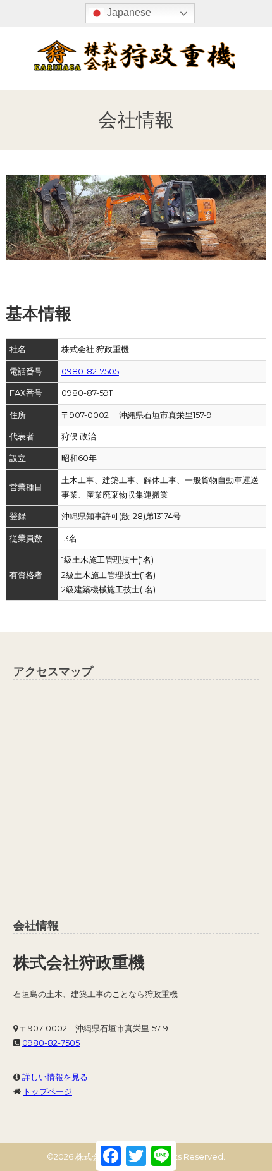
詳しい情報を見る (55, 1077)
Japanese (127, 12)
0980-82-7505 (90, 371)
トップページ (47, 1091)
